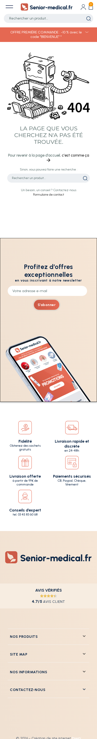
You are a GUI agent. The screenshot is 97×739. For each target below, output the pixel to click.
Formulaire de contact (48, 195)
